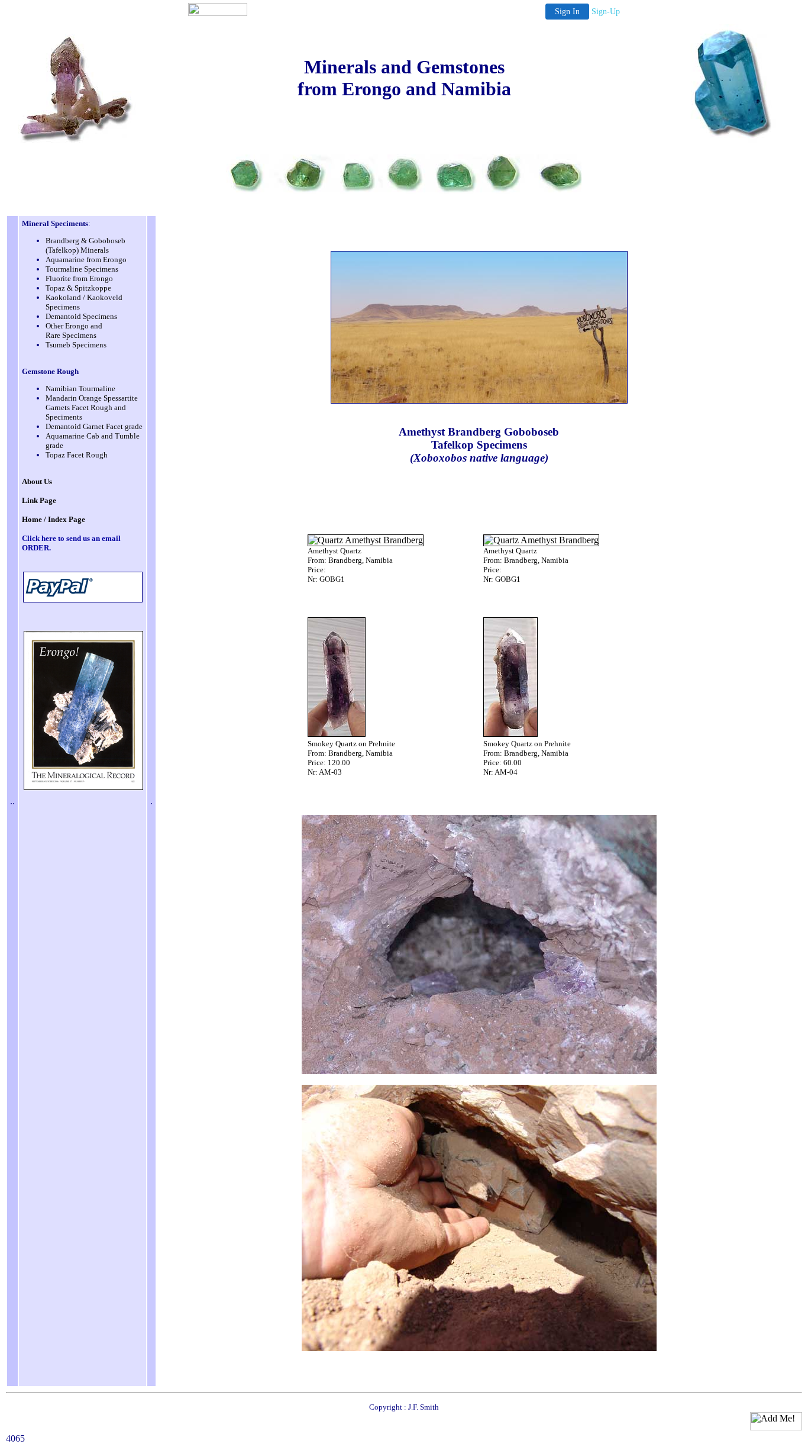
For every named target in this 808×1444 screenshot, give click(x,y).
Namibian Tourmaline (80, 388)
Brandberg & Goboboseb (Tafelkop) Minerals (85, 245)
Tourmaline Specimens (82, 269)
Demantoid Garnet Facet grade (94, 426)
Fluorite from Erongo (79, 278)
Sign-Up (606, 11)
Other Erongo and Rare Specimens (74, 330)
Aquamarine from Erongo (86, 259)
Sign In (567, 11)
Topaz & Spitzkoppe (78, 287)
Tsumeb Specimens (76, 344)
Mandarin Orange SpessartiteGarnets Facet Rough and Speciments (92, 407)
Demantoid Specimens (81, 316)
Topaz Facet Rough (77, 454)
